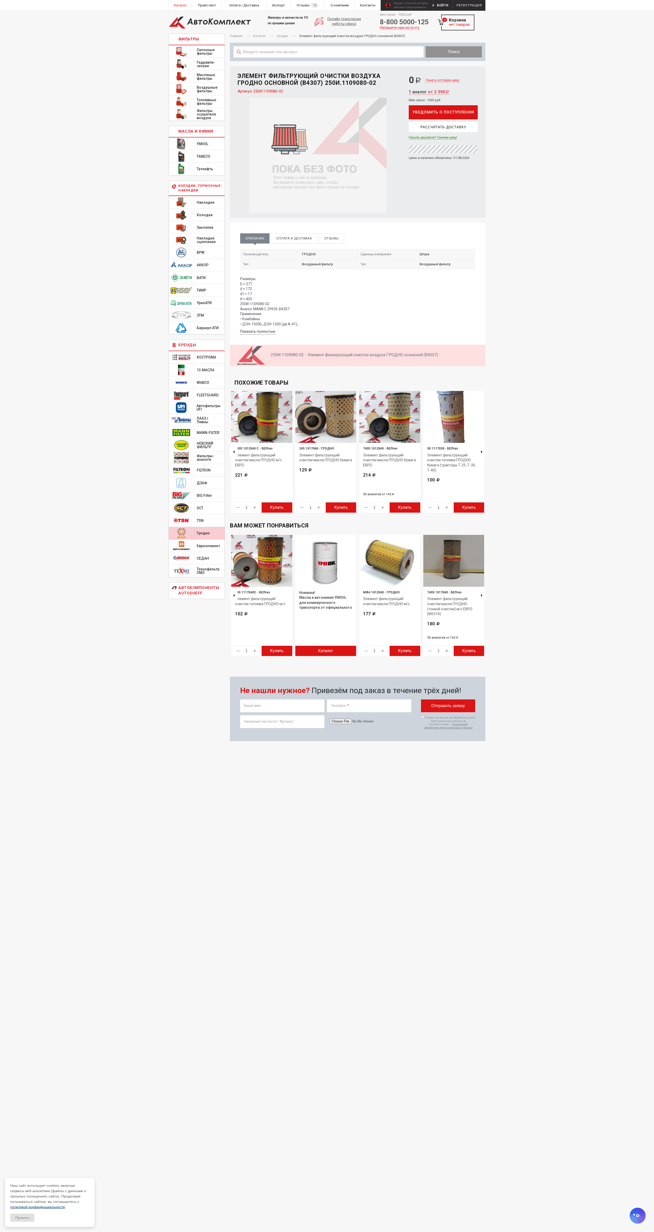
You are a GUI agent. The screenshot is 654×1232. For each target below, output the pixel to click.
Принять (22, 1218)
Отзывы (331, 238)
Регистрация (469, 5)
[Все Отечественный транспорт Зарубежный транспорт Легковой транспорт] (329, 63)
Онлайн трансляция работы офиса (344, 21)
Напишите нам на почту (399, 28)
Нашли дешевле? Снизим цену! (433, 137)
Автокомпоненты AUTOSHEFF (198, 590)
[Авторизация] (651, 2)
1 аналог (429, 91)
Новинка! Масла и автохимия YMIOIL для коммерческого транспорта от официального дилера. (325, 603)
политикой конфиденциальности (37, 1207)
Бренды (187, 345)
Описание (255, 238)
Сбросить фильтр (444, 63)
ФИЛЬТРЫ (188, 39)
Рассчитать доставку (443, 127)
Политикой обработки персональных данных (448, 726)
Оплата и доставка (294, 238)
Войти (443, 5)
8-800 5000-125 (404, 22)
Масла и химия (196, 131)
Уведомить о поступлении (443, 112)
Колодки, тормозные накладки (199, 188)
